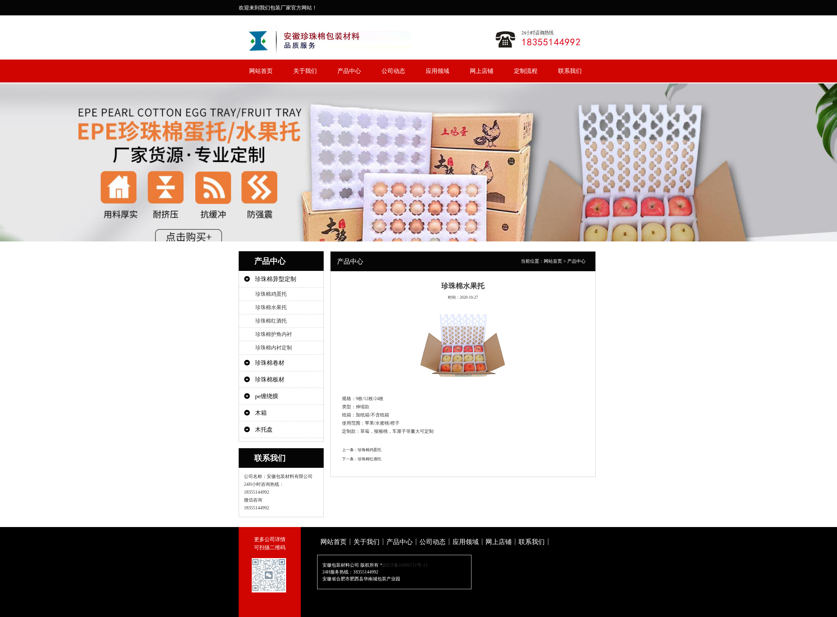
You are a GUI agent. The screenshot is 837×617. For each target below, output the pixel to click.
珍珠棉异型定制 (275, 279)
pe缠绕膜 (266, 396)
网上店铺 (481, 71)
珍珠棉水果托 (271, 307)
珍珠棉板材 (269, 379)
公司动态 (393, 71)
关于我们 (305, 71)
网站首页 (261, 71)
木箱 (261, 413)
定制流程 (526, 71)
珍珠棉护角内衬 (273, 334)
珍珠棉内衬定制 (273, 347)
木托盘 (264, 429)
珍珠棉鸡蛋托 (271, 294)
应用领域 (437, 71)
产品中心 (349, 71)
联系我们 (570, 71)
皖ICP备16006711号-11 (405, 565)
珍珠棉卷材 (269, 363)
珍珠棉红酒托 (271, 321)
